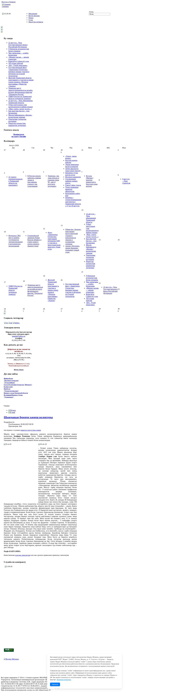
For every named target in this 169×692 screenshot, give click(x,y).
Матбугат (7, 389)
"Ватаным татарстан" (11, 380)
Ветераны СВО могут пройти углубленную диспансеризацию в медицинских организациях (16, 241)
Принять (55, 684)
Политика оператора (64, 680)
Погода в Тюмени (8, 2)
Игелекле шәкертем (73, 177)
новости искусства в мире (30, 430)
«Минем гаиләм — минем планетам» (92, 290)
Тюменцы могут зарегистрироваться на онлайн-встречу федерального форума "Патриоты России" (20, 91)
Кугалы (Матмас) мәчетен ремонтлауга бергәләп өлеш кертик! (91, 181)
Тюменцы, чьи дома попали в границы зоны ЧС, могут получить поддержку (53, 181)
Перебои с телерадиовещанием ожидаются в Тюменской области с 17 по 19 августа (73, 202)
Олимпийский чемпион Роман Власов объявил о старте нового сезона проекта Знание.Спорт (34, 241)
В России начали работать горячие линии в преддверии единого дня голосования (34, 181)
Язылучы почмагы (36, 22)
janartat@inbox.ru (18, 336)
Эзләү (91, 12)
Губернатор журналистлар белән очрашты (18, 50)
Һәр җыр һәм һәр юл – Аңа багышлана (91, 241)
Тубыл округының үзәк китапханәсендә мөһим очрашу (20, 106)
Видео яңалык (34, 16)
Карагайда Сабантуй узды (18, 61)
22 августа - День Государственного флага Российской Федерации (17, 45)
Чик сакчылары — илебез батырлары (92, 284)
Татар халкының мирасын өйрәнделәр (71, 189)
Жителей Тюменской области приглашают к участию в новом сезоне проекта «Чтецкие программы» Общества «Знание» (20, 82)
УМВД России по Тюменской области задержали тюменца (20, 97)
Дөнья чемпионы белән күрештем (72, 166)
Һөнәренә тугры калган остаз (71, 174)
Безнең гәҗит (8, 387)
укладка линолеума (22, 555)
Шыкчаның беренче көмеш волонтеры (28, 417)
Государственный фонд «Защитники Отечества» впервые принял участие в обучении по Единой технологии (18, 72)
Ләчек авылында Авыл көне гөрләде (72, 170)
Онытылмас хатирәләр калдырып (90, 257)
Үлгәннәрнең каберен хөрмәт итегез (71, 181)
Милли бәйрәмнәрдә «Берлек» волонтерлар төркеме (20, 116)
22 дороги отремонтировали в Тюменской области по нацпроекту (15, 181)
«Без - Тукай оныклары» (17, 65)
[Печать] (12, 410)
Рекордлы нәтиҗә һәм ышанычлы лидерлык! (17, 124)
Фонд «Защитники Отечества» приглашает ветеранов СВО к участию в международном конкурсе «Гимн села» (54, 241)
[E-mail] (11, 412)
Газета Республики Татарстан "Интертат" (18, 385)
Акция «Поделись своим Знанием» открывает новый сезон (72, 249)
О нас (31, 20)
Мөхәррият (33, 14)
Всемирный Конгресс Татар (13, 395)
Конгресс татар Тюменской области (16, 393)
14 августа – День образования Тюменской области (20, 102)
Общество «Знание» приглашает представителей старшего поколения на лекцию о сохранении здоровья (73, 236)
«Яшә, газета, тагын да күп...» (20, 109)
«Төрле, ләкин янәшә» (71, 157)
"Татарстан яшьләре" (11, 391)
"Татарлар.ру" (9, 397)
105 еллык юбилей (15, 63)
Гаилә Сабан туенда (73, 185)
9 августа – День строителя (126, 181)
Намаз (31, 18)
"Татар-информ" (9, 382)
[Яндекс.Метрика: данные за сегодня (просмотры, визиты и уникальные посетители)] (11, 659)
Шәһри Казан (8, 378)
